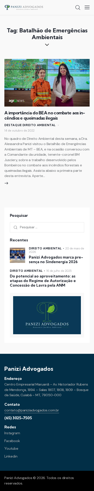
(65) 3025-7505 (18, 417)
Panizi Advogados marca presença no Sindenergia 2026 (56, 259)
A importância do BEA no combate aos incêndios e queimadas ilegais (44, 115)
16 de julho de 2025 (59, 271)
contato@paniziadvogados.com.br (31, 410)
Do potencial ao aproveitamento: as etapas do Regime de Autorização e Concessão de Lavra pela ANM (43, 281)
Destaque (13, 125)
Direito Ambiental (39, 125)
